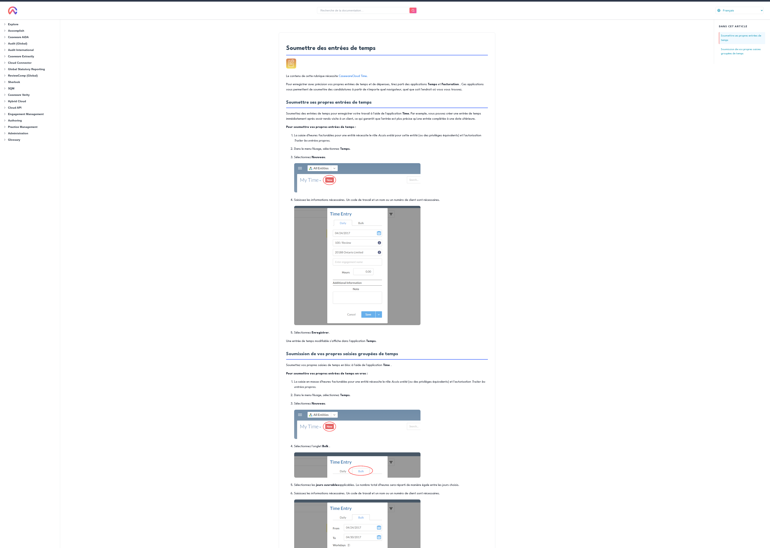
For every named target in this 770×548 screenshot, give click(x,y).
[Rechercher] (412, 10)
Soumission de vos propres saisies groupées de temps (741, 51)
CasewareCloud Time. (353, 76)
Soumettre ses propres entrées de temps (741, 37)
